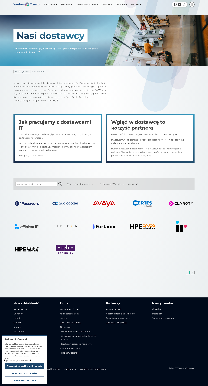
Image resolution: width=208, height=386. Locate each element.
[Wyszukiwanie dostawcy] (60, 183)
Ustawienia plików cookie (24, 380)
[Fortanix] (104, 226)
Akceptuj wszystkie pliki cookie (24, 366)
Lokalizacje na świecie (70, 322)
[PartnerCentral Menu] (192, 4)
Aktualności (65, 327)
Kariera (63, 318)
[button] (175, 4)
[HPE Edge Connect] (142, 226)
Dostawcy (18, 314)
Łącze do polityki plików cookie (17, 361)
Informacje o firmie (69, 309)
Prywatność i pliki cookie (48, 369)
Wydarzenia (19, 331)
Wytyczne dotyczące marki (93, 369)
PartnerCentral (113, 309)
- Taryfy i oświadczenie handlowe (76, 344)
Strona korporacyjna (70, 348)
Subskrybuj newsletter (163, 318)
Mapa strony (70, 369)
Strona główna (22, 71)
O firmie (17, 322)
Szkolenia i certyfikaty (116, 322)
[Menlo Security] (65, 249)
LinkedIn (156, 309)
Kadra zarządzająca (69, 314)
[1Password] (26, 203)
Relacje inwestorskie (70, 353)
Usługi (16, 318)
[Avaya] (104, 203)
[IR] (181, 226)
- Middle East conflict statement (75, 331)
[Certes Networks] (142, 203)
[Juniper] (26, 249)
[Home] (26, 4)
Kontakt (17, 327)
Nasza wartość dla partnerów (120, 314)
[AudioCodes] (65, 203)
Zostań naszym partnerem (119, 318)
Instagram (157, 314)
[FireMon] (65, 226)
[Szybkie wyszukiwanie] (184, 4)
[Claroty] (181, 203)
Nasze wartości (20, 309)
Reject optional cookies (24, 373)
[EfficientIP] (26, 226)
